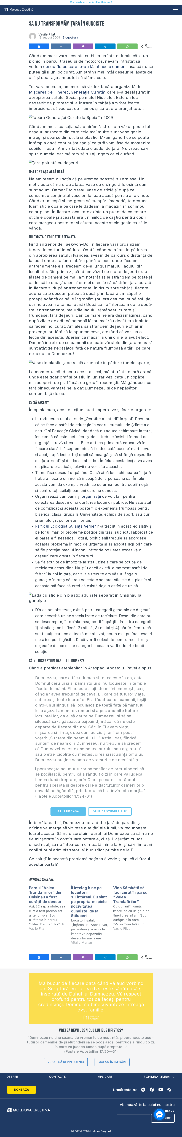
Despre (12, 1076)
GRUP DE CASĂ (68, 811)
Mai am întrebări (112, 1062)
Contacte (57, 1076)
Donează (21, 1089)
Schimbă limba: (157, 1077)
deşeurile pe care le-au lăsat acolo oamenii (85, 66)
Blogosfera (70, 37)
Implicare (105, 1076)
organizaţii (91, 496)
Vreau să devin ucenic (66, 1062)
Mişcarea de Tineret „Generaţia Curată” (67, 92)
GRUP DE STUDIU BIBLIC (110, 811)
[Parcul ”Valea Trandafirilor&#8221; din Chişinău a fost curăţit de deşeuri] (50, 910)
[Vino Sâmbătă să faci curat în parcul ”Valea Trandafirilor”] (134, 910)
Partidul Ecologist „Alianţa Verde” (65, 526)
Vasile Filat (46, 34)
